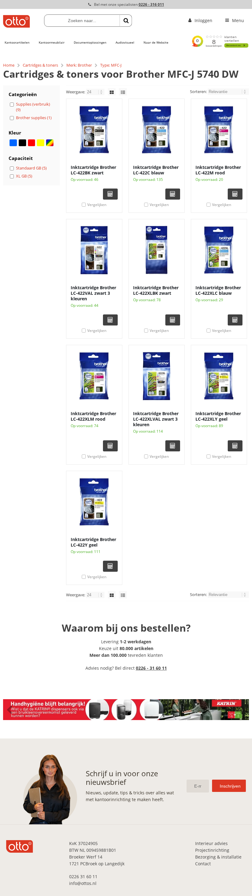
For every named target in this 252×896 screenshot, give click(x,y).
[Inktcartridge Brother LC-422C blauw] (156, 129)
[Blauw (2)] (13, 142)
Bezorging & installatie (218, 857)
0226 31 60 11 (83, 876)
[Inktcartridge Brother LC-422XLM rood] (94, 376)
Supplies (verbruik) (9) (33, 106)
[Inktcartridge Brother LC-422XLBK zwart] (156, 250)
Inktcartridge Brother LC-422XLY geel (218, 416)
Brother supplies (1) (34, 117)
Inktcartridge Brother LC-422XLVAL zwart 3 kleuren (156, 419)
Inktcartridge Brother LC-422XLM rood (93, 416)
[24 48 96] (95, 92)
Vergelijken (96, 204)
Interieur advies (211, 843)
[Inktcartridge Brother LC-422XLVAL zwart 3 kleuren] (156, 376)
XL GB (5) (24, 176)
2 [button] (129, 713)
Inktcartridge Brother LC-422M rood (218, 170)
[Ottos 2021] (16, 26)
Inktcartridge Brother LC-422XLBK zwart (156, 290)
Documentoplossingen (90, 42)
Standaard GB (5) (31, 168)
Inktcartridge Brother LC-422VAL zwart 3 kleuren (93, 293)
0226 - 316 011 (151, 4)
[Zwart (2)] (22, 142)
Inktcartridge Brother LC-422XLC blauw (218, 290)
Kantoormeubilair (52, 42)
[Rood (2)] (31, 142)
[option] (126, 709)
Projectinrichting (212, 850)
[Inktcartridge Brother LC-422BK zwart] (94, 129)
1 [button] (122, 713)
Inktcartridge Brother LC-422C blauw (156, 170)
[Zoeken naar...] (126, 20)
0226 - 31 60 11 (151, 668)
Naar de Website (156, 42)
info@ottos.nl (82, 883)
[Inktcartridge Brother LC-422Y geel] (94, 501)
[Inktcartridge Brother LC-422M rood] (219, 129)
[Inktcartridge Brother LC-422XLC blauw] (219, 250)
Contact (203, 864)
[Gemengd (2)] (49, 142)
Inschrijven (230, 786)
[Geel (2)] (40, 142)
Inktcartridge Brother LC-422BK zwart (93, 170)
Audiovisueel (125, 42)
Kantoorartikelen (17, 42)
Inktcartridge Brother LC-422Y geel (93, 542)
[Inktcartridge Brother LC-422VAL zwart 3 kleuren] (94, 250)
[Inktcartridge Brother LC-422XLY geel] (219, 376)
